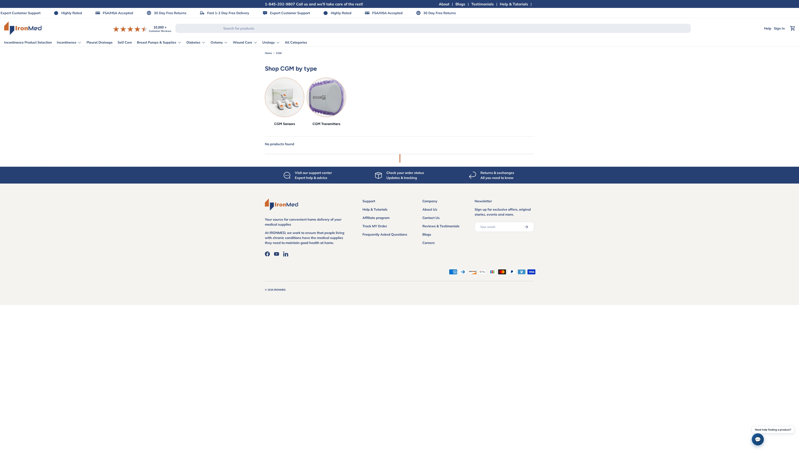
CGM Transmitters (326, 124)
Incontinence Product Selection (28, 42)
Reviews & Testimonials (440, 226)
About (444, 4)
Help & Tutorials (514, 4)
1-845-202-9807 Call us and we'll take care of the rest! (314, 4)
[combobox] (433, 28)
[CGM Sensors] (284, 97)
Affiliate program (376, 218)
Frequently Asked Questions (384, 234)
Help (767, 28)
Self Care (125, 42)
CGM (279, 53)
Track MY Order (374, 226)
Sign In (779, 28)
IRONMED (279, 289)
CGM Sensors (284, 124)
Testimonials (482, 4)
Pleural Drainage (100, 42)
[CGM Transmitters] (326, 97)
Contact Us (431, 218)
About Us (429, 209)
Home (268, 53)
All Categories (296, 42)
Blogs (460, 4)
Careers (428, 243)
